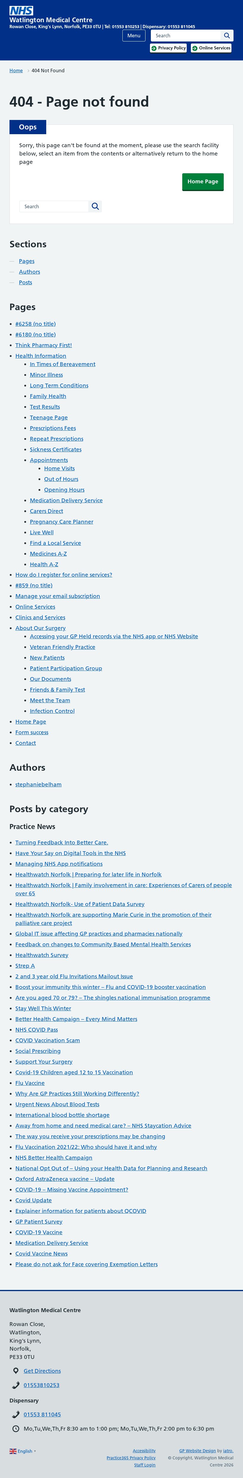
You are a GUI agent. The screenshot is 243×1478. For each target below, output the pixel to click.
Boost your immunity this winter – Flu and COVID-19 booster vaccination (110, 987)
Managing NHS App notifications (59, 863)
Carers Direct (46, 511)
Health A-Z (44, 564)
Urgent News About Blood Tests (57, 1104)
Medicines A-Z (48, 553)
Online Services (35, 606)
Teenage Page (49, 417)
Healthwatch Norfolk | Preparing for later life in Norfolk (88, 874)
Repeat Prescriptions (56, 438)
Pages (26, 261)
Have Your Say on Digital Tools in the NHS (70, 853)
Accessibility (144, 1450)
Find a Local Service (55, 543)
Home (16, 70)
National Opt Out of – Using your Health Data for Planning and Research (111, 1168)
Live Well (42, 532)
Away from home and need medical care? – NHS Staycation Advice (103, 1125)
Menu (133, 36)
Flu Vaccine (30, 1083)
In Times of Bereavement (62, 364)
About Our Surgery (40, 628)
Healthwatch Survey (41, 955)
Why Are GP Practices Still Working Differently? (77, 1093)
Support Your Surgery (44, 1061)
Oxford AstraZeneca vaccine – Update (65, 1179)
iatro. (228, 1450)
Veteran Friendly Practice (62, 647)
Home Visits (59, 468)
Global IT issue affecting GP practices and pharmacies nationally (99, 933)
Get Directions (42, 1371)
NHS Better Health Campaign (53, 1157)
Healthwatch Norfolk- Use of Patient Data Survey (80, 904)
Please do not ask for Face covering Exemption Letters (86, 1264)
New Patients (47, 657)
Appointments (49, 460)
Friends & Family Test (57, 689)
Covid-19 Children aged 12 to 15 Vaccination (74, 1072)
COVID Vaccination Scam (47, 1040)
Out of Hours (61, 479)
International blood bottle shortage (62, 1115)
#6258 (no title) (35, 323)
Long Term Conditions (59, 385)
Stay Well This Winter (43, 1008)
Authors (29, 271)
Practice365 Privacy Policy (131, 1458)
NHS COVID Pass (36, 1029)
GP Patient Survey (39, 1221)
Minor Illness (46, 374)
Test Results (45, 406)
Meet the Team (50, 700)
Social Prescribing (38, 1051)
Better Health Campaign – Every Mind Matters (76, 1019)
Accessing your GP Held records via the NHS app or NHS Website (114, 636)
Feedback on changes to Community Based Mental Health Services (103, 944)
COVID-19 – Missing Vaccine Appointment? (71, 1189)
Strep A (25, 965)
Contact (25, 743)
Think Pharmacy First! (43, 345)
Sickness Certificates (55, 449)
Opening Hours (64, 489)
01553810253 (42, 1385)
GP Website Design (197, 1450)
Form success (31, 732)
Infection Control (52, 711)
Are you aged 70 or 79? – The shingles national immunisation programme (112, 997)
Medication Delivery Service (66, 500)
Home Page (203, 181)
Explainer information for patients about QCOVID (80, 1211)
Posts (25, 282)
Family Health (48, 396)
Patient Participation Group (66, 668)
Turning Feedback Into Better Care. (61, 842)
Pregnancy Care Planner (61, 521)
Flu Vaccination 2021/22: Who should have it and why (86, 1147)
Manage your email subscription (57, 596)
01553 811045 (42, 1414)
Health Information (40, 355)
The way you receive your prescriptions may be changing (90, 1136)
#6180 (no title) (35, 334)
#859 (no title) (33, 585)
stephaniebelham (38, 784)
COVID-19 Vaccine (39, 1232)
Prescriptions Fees (53, 428)
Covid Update (33, 1200)
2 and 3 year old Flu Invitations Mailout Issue (74, 976)
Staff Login (145, 1465)
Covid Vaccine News (41, 1253)
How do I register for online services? (63, 574)
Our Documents (50, 679)
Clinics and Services (40, 617)
